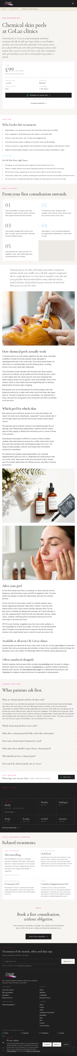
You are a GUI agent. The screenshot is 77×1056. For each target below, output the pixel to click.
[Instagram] (3, 1043)
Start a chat (67, 777)
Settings (66, 1044)
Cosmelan (6, 672)
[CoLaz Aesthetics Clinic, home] (7, 3)
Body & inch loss (7, 998)
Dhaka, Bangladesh (9, 1004)
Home (4, 9)
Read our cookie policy (33, 1051)
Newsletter (43, 1015)
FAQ (41, 1020)
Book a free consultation (38, 936)
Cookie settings (11, 1051)
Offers (41, 1010)
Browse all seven (45, 998)
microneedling (43, 664)
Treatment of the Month (47, 1012)
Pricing (42, 1007)
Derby (41, 990)
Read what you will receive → (25, 965)
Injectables (5, 995)
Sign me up (68, 961)
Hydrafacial (37, 667)
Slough (62, 1033)
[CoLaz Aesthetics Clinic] (38, 975)
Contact (42, 1023)
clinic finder (59, 645)
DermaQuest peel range (32, 670)
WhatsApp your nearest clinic (40, 95)
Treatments (14, 9)
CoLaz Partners (44, 1025)
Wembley (42, 992)
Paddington (43, 995)
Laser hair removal (8, 990)
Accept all (47, 1044)
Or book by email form (38, 103)
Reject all (56, 1044)
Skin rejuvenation (7, 992)
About (41, 1004)
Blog (41, 1018)
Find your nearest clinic (9, 827)
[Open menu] (73, 3)
